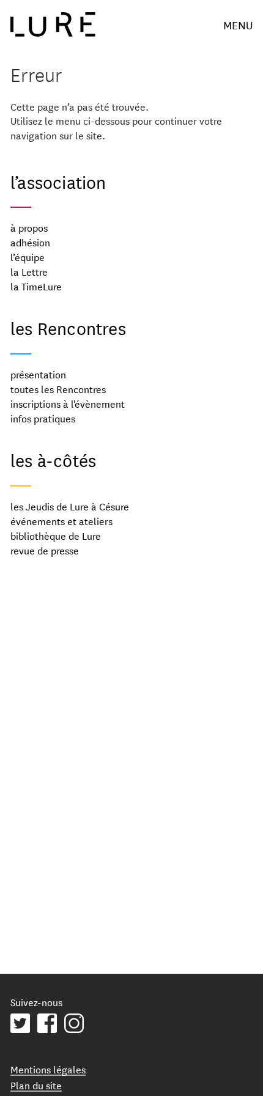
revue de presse (44, 549)
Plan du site (36, 1084)
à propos (29, 227)
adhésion (30, 241)
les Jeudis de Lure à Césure (69, 505)
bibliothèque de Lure (55, 535)
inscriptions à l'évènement (67, 403)
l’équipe (27, 256)
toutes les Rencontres (58, 388)
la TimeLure (36, 285)
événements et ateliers (61, 520)
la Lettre (29, 271)
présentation (38, 373)
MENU (238, 24)
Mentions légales (48, 1068)
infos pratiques (42, 417)
